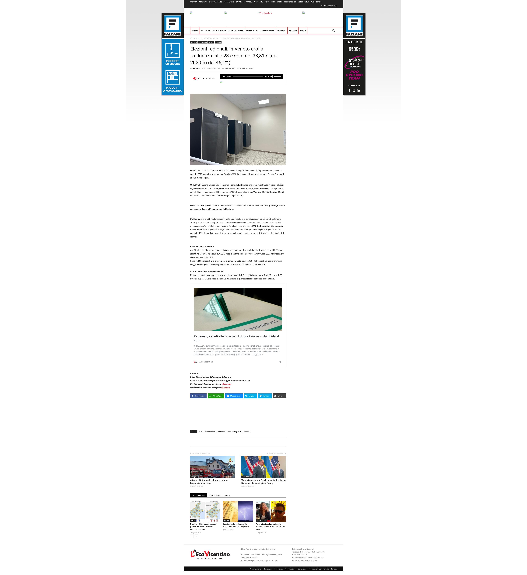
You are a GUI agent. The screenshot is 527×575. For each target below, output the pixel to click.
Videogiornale (303, 2)
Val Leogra (205, 31)
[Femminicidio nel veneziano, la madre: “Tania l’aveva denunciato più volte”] (271, 511)
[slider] (278, 76)
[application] (251, 76)
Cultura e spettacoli (244, 2)
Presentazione (255, 569)
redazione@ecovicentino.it (313, 557)
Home (192, 38)
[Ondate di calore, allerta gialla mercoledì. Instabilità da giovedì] (238, 511)
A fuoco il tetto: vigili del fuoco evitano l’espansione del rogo (209, 481)
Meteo (267, 2)
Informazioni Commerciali (319, 569)
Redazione (278, 569)
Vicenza (195, 31)
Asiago (193, 477)
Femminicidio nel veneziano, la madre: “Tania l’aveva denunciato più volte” (270, 527)
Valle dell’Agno (219, 31)
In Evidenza (203, 42)
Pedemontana (252, 31)
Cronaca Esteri (247, 477)
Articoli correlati (198, 495)
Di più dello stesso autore (219, 495)
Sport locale (229, 2)
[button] (333, 30)
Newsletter (268, 569)
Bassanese (293, 31)
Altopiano (281, 31)
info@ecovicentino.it (309, 560)
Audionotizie (316, 2)
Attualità (203, 2)
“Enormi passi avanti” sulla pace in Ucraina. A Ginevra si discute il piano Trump (263, 481)
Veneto (303, 31)
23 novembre (210, 432)
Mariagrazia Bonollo (201, 68)
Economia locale (215, 2)
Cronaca (193, 2)
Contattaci (302, 569)
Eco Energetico (290, 2)
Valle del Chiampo (236, 31)
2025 (200, 432)
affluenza (221, 432)
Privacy (334, 569)
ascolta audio (223, 76)
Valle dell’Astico (267, 31)
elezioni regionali (234, 432)
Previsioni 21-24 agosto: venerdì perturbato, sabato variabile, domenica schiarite (203, 527)
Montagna (258, 2)
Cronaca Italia (261, 520)
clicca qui (226, 384)
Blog (273, 2)
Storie (279, 2)
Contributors (290, 569)
